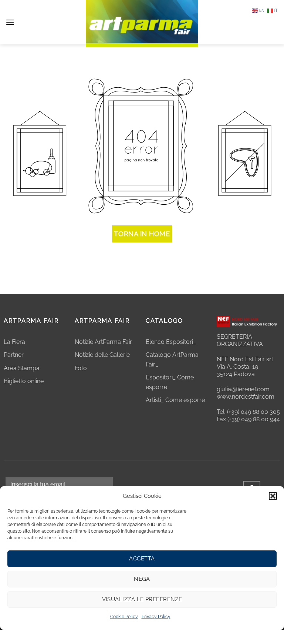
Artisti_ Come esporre (175, 399)
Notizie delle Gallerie (102, 354)
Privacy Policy (156, 616)
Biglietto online (24, 381)
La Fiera (14, 341)
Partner (14, 354)
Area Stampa (22, 368)
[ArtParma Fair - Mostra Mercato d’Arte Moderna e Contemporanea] (142, 23)
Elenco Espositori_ (171, 341)
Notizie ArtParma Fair (103, 341)
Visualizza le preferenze (142, 599)
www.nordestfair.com (245, 396)
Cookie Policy (124, 616)
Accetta (142, 558)
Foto (81, 368)
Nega (142, 579)
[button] (273, 496)
